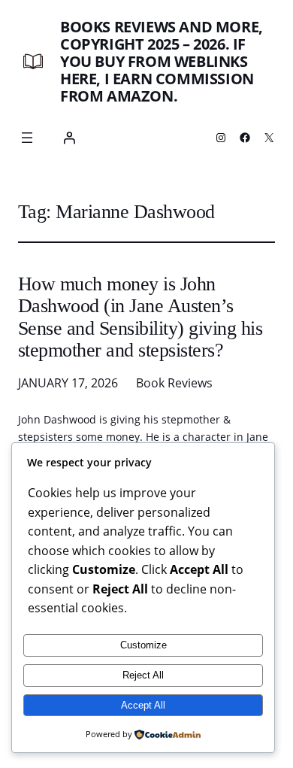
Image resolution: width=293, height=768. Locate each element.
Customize (143, 645)
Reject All (143, 675)
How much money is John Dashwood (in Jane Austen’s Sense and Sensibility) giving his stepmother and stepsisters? (140, 317)
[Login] (69, 138)
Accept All (143, 705)
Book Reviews (174, 383)
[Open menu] (27, 138)
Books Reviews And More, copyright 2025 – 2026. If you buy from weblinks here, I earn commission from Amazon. (161, 61)
